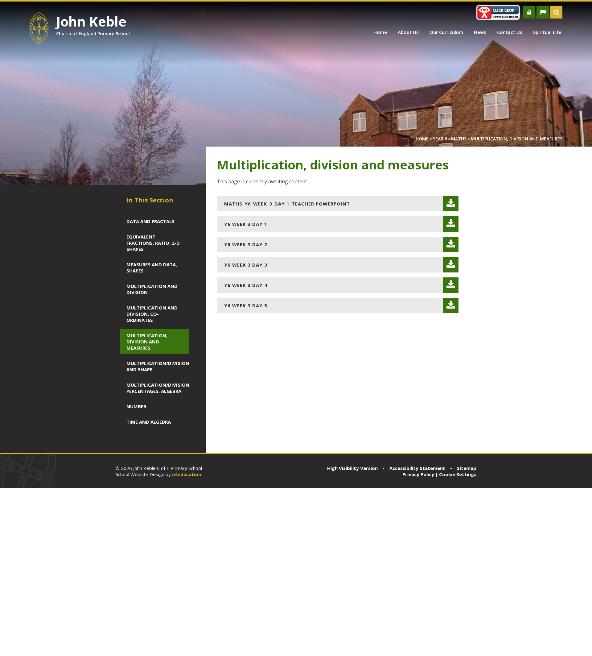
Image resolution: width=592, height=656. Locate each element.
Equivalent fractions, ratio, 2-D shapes (153, 243)
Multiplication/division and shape (154, 366)
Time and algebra (148, 422)
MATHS (459, 139)
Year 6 (440, 139)
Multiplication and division (152, 289)
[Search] (556, 12)
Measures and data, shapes (151, 267)
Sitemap (466, 468)
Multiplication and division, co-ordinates (152, 314)
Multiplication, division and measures (516, 139)
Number (136, 406)
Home (422, 139)
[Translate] (542, 12)
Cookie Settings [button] (457, 474)
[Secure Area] (529, 12)
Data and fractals (150, 221)
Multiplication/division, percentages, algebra (154, 388)
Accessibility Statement (417, 468)
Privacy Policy (418, 474)
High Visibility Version (352, 468)
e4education (186, 474)
